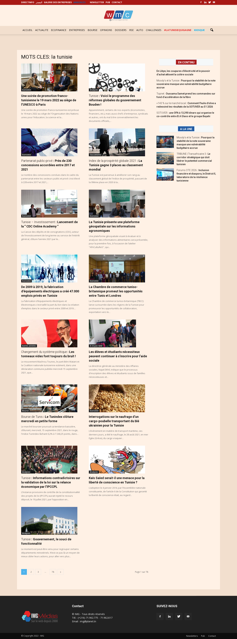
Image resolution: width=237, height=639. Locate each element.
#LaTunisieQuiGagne (177, 30)
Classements (95, 154)
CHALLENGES (153, 30)
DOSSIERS (120, 30)
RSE (131, 30)
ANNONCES (79, 2)
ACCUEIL (27, 30)
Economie (26, 90)
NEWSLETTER (97, 2)
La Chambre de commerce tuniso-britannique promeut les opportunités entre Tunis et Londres (115, 291)
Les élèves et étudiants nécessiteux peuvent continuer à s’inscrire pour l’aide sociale (118, 356)
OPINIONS (106, 30)
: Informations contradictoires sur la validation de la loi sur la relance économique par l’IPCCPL (50, 482)
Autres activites (29, 346)
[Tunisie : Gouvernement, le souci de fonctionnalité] (51, 521)
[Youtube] (214, 2)
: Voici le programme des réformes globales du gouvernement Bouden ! (115, 100)
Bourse (25, 410)
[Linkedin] (205, 2)
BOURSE (92, 30)
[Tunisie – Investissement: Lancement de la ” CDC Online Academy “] (51, 204)
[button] (212, 30)
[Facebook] (201, 2)
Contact (212, 635)
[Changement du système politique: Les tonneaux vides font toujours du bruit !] (51, 333)
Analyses (94, 90)
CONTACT (117, 2)
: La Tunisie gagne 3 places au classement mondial (116, 165)
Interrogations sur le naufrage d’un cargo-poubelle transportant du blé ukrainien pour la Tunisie (114, 421)
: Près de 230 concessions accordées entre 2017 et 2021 (48, 165)
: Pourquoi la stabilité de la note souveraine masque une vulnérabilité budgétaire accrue (185, 84)
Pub (203, 635)
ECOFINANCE (58, 30)
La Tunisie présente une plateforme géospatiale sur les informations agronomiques (114, 226)
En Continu (186, 62)
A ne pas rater (96, 346)
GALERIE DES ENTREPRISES (58, 2)
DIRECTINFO (27, 2)
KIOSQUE (199, 30)
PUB (108, 2)
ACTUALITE (41, 30)
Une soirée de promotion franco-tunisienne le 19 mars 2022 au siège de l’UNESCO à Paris (48, 100)
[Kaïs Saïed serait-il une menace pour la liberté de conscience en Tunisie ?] (118, 460)
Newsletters (192, 635)
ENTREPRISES (77, 30)
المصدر (39, 2)
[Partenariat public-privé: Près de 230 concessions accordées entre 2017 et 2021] (51, 142)
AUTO (139, 30)
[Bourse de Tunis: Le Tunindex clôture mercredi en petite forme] (51, 398)
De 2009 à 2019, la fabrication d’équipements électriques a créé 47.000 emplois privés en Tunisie (50, 291)
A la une (186, 129)
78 (53, 571)
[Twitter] (209, 2)
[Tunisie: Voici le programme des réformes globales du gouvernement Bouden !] (118, 77)
